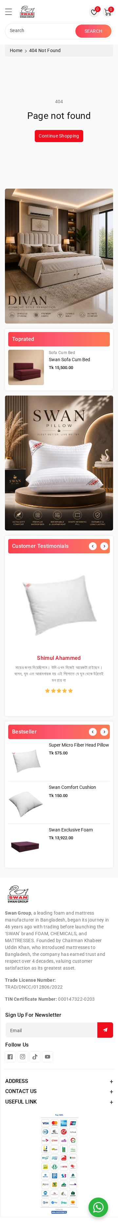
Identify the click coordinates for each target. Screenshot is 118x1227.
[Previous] (93, 546)
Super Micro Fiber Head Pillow (79, 745)
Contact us (21, 1091)
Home (16, 50)
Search (94, 31)
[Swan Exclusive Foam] (26, 845)
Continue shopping (59, 136)
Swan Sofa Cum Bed (69, 359)
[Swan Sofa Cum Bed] (26, 367)
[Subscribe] (105, 1030)
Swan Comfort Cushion (72, 787)
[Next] (104, 546)
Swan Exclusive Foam (71, 829)
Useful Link (21, 1102)
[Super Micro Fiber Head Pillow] (26, 760)
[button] (11, 13)
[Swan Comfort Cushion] (26, 802)
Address (16, 1081)
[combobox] (41, 31)
